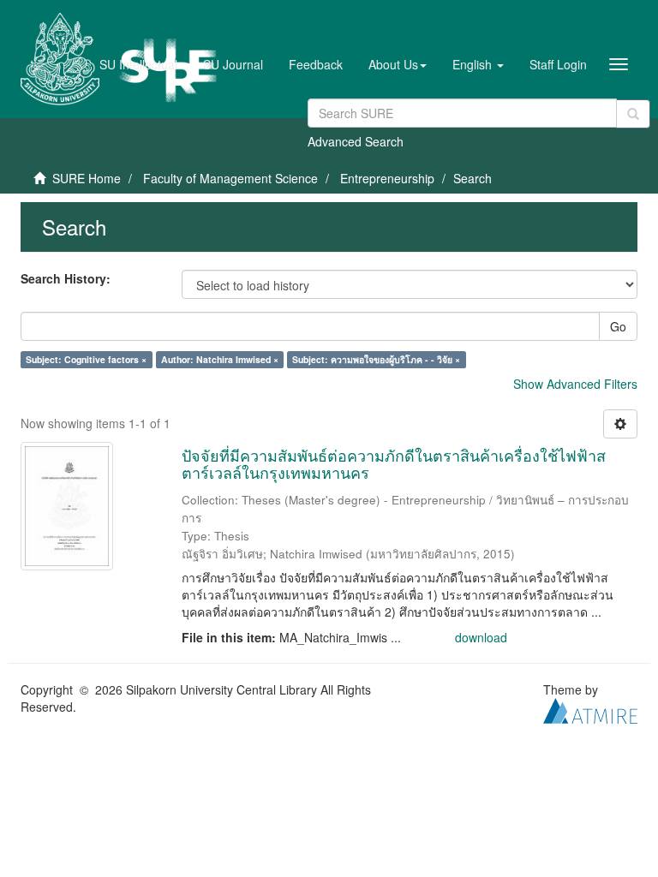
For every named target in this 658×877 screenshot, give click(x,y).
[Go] (633, 113)
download (481, 637)
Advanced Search (356, 141)
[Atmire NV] (590, 708)
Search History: (66, 278)
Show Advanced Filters (575, 383)
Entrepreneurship (387, 178)
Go (618, 326)
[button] (398, 64)
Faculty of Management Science (230, 178)
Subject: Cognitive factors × (86, 359)
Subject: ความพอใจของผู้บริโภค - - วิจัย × (376, 359)
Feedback (316, 64)
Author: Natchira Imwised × (219, 359)
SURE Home (86, 178)
